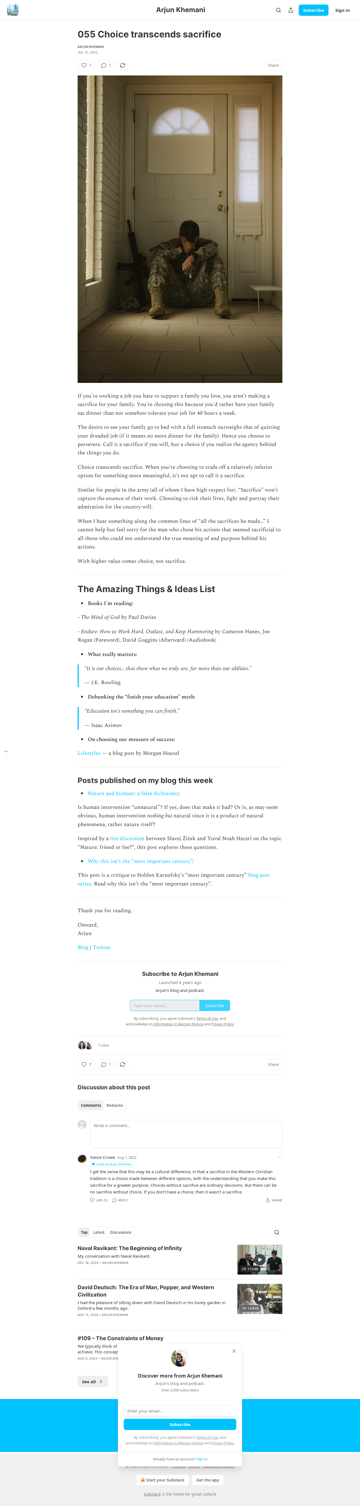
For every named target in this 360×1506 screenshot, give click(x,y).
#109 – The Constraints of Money (120, 1338)
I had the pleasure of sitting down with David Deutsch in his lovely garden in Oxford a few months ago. (152, 1305)
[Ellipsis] (279, 1157)
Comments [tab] (91, 1105)
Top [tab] (84, 1232)
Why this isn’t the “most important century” (140, 861)
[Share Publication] (290, 10)
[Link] (69, 589)
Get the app (207, 1480)
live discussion (127, 839)
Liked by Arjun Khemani (114, 1164)
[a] (260, 1259)
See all (89, 1381)
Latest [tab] (99, 1232)
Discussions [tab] (120, 1232)
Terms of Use (207, 1437)
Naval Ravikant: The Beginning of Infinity (130, 1248)
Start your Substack (165, 1480)
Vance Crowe (102, 1157)
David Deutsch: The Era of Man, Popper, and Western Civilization (146, 1291)
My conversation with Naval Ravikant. (114, 1256)
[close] (234, 1351)
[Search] (278, 10)
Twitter (102, 947)
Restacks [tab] (115, 1105)
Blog (83, 947)
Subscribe (313, 10)
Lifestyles (90, 753)
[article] (180, 1259)
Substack (152, 1494)
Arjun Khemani (91, 47)
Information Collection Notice (178, 1442)
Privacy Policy (222, 1442)
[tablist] (102, 1105)
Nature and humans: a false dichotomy (133, 793)
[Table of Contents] (6, 753)
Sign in (342, 10)
